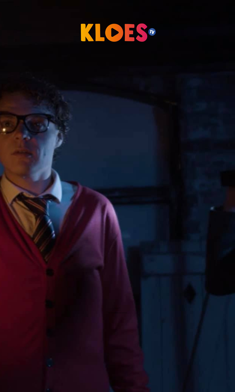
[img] (117, 196)
